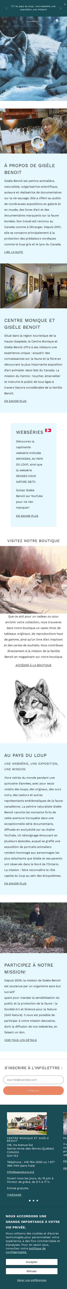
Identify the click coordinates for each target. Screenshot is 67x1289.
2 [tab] (30, 609)
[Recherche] (62, 21)
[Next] (60, 8)
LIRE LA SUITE (13, 252)
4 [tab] (45, 609)
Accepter (32, 1262)
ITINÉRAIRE (14, 1195)
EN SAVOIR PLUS (15, 401)
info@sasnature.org (20, 1172)
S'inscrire (33, 1090)
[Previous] (6, 8)
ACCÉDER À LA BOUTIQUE (20, 599)
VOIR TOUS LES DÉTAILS (20, 1040)
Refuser (32, 1271)
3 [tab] (37, 609)
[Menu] (5, 21)
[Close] (65, 4)
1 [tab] (22, 609)
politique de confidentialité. (26, 1250)
